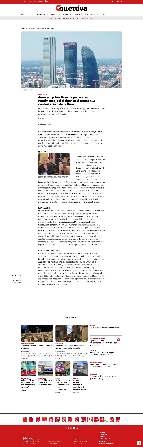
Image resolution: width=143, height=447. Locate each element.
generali (18, 280)
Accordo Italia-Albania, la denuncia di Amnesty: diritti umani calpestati (79, 384)
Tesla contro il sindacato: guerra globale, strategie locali (103, 377)
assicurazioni (16, 282)
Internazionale (78, 14)
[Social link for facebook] (113, 1)
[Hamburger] (22, 14)
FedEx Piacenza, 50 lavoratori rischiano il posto (45, 382)
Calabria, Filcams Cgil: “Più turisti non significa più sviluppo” (28, 383)
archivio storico (87, 18)
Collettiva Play (101, 14)
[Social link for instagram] (115, 1)
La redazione (32, 1)
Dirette (92, 14)
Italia (70, 14)
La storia (102, 441)
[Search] (47, 2)
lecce (24, 282)
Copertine (31, 28)
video (51, 18)
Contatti (24, 1)
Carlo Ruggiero (25, 351)
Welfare (65, 14)
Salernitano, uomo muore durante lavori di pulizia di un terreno (104, 365)
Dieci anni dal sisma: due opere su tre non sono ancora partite (70, 347)
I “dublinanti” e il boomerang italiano (104, 328)
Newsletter (41, 1)
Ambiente (46, 14)
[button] (13, 275)
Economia (53, 14)
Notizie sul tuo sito (105, 439)
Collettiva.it (27, 438)
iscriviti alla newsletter (71, 18)
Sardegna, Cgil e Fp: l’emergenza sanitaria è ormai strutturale (103, 353)
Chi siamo (102, 432)
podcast (57, 18)
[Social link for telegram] (121, 1)
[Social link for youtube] (118, 1)
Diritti (59, 14)
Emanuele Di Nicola (60, 351)
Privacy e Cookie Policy (106, 443)
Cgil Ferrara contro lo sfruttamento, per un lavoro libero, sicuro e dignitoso (104, 342)
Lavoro (39, 14)
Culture (87, 14)
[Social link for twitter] (110, 1)
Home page (24, 28)
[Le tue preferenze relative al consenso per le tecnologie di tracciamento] (139, 443)
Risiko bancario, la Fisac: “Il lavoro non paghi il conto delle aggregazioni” (62, 384)
